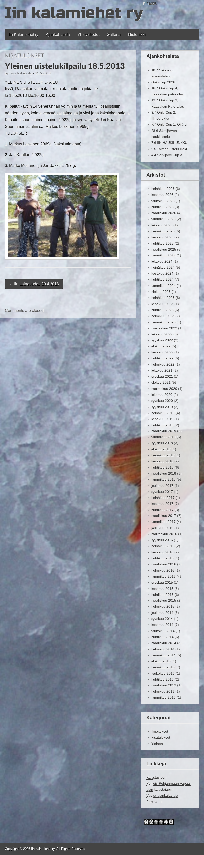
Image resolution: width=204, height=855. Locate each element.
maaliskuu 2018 (163, 473)
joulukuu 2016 (162, 528)
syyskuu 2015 (162, 582)
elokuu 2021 (161, 382)
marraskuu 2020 (164, 389)
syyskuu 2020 (162, 401)
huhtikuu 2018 (162, 467)
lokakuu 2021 (161, 370)
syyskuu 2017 (162, 492)
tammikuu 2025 (163, 255)
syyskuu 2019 (162, 407)
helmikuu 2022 (162, 364)
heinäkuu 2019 (163, 413)
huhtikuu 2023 (162, 310)
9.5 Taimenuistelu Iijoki (169, 149)
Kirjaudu (150, 3)
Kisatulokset (24, 55)
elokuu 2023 (161, 292)
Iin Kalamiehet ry (23, 34)
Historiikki (137, 34)
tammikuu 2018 (163, 479)
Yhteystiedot (88, 34)
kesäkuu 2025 (162, 237)
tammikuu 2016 (163, 576)
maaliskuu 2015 (163, 600)
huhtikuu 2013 (162, 679)
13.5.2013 (43, 73)
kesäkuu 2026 (162, 195)
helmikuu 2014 (162, 649)
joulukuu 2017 (162, 486)
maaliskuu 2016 (163, 564)
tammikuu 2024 (163, 286)
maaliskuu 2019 (163, 431)
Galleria (114, 34)
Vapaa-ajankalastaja (162, 795)
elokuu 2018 (161, 449)
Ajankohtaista (58, 34)
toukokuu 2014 (163, 631)
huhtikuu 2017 (162, 510)
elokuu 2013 (161, 661)
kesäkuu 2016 (162, 552)
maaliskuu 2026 (163, 213)
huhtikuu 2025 (162, 243)
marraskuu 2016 (164, 534)
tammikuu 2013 (163, 697)
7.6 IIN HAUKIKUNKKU (169, 143)
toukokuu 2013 (163, 673)
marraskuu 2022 (164, 328)
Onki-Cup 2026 (163, 82)
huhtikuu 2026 (162, 207)
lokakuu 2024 (161, 261)
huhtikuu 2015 (162, 595)
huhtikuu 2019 (162, 425)
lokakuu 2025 (161, 225)
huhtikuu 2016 (162, 558)
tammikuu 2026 (163, 219)
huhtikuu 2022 (162, 358)
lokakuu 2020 (161, 395)
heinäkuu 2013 (163, 667)
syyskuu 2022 (162, 340)
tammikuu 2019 (163, 437)
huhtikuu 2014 (162, 637)
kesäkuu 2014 (162, 625)
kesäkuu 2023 (162, 304)
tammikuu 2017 (163, 522)
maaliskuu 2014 (163, 643)
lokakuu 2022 (161, 334)
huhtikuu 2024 (162, 279)
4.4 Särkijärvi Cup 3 (166, 155)
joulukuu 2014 (162, 613)
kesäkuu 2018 (162, 461)
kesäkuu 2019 (162, 419)
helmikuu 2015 (162, 606)
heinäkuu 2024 (163, 267)
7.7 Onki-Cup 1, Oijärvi (169, 124)
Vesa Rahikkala (20, 73)
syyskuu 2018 (162, 443)
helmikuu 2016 (162, 570)
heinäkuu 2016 (163, 546)
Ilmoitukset (159, 731)
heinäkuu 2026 (163, 189)
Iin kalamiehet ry (74, 13)
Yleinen (157, 744)
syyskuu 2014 (162, 619)
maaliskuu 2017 (163, 516)
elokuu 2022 (161, 346)
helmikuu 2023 (162, 316)
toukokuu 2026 (163, 201)
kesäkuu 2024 (162, 273)
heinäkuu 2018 (163, 455)
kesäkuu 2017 (162, 504)
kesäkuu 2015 (162, 589)
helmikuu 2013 (162, 691)
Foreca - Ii (154, 802)
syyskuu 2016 (162, 540)
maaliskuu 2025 (163, 249)
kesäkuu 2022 (162, 352)
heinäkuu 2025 (163, 231)
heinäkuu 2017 (163, 498)
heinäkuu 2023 (163, 298)
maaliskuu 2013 (163, 685)
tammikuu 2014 (163, 655)
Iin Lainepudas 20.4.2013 (34, 284)
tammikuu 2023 (163, 322)
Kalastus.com (156, 777)
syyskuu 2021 (162, 376)
